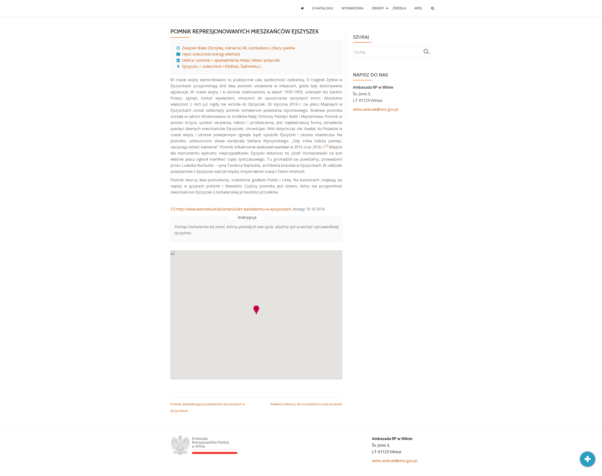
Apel (418, 8)
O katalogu (322, 8)
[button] (256, 310)
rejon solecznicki (196, 54)
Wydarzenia (352, 8)
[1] (172, 209)
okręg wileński (226, 54)
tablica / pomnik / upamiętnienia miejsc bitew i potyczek (231, 60)
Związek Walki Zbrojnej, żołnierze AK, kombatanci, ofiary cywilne (238, 48)
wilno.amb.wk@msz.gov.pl (375, 109)
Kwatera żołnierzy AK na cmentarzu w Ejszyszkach (306, 404)
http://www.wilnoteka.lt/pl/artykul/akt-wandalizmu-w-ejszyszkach (233, 209)
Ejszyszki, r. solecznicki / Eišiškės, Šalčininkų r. (222, 66)
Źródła (399, 8)
